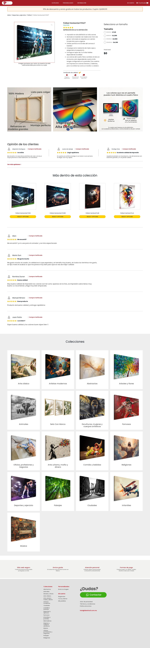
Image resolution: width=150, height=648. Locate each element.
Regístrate (61, 596)
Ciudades (46, 605)
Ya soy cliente (62, 598)
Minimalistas (47, 621)
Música (45, 628)
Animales (46, 591)
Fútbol (29, 15)
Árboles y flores (48, 594)
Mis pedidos (62, 601)
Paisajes (46, 635)
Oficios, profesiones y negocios (47, 632)
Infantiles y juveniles (46, 618)
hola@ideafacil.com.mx (88, 610)
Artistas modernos (46, 602)
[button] (51, 24)
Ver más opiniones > (14, 164)
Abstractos (47, 589)
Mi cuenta (130, 3)
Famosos (46, 615)
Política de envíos (85, 606)
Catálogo (55, 3)
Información (81, 3)
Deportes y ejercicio (19, 15)
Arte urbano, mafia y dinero (48, 598)
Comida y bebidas (46, 608)
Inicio (9, 15)
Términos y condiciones (87, 604)
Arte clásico (47, 596)
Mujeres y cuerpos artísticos (46, 624)
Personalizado (68, 3)
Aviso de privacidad (86, 601)
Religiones (46, 638)
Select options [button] (23, 217)
